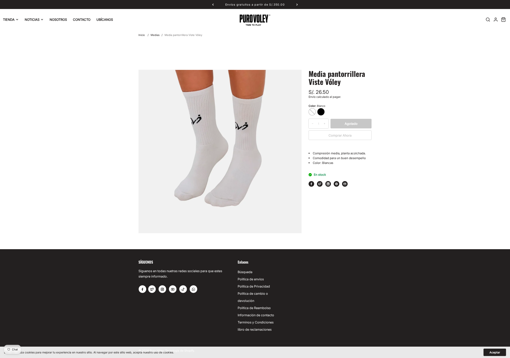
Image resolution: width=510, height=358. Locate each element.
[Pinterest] (336, 184)
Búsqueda (245, 272)
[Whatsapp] (193, 289)
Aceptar (494, 352)
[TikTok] (183, 289)
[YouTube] (173, 289)
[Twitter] (320, 184)
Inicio (141, 35)
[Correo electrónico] (345, 184)
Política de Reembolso (254, 308)
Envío (312, 96)
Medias (155, 35)
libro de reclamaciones (255, 329)
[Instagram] (162, 289)
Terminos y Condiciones (256, 322)
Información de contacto (256, 315)
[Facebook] (311, 184)
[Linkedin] (328, 184)
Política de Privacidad (254, 286)
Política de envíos (251, 279)
